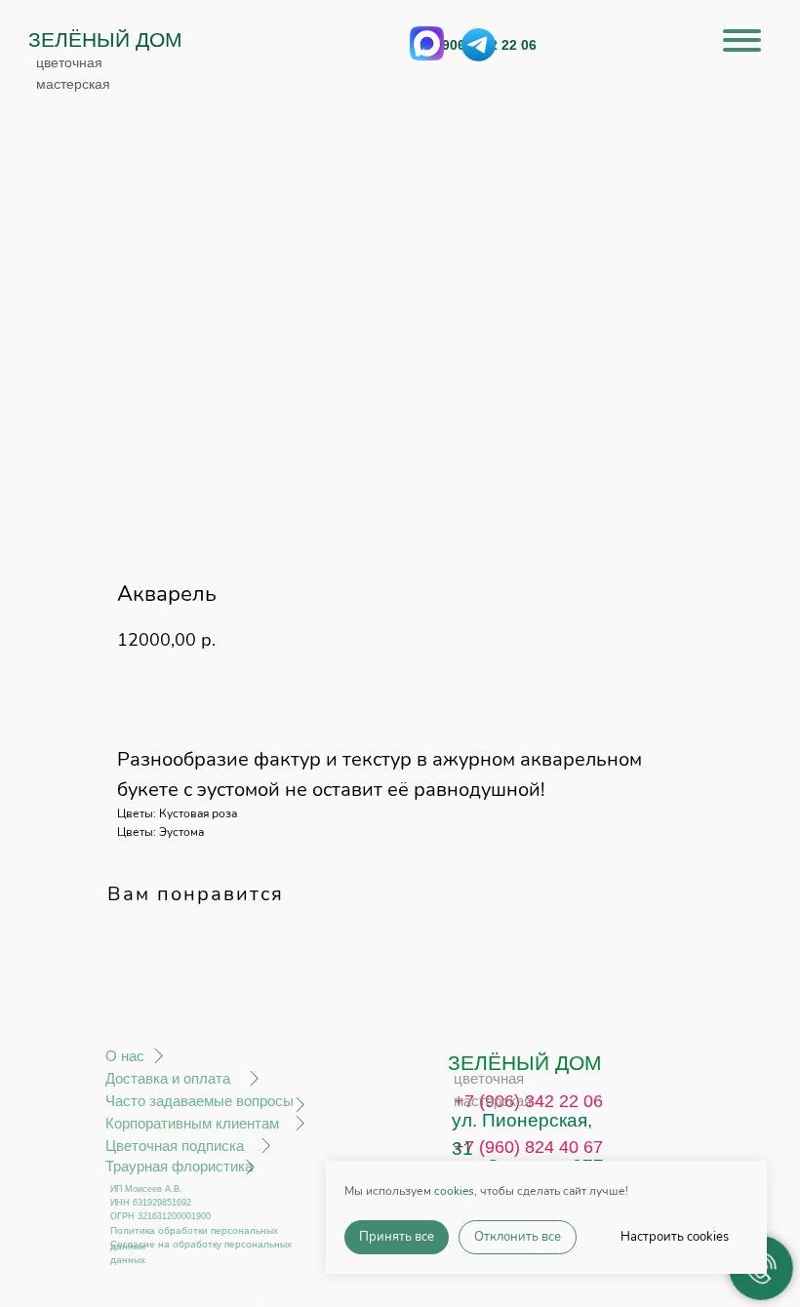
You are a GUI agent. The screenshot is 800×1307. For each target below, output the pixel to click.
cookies (454, 1191)
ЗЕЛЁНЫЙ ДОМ (105, 39)
